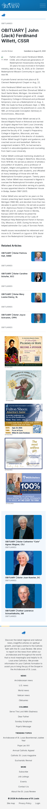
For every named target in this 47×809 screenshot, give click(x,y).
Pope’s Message (23, 726)
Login (37, 803)
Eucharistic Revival (23, 760)
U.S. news (23, 685)
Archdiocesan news (23, 680)
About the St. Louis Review (23, 791)
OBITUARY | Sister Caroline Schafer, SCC (14, 275)
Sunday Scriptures (23, 721)
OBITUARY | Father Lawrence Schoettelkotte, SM (19, 612)
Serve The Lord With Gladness (23, 711)
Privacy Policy (25, 803)
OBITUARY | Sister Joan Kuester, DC (22, 577)
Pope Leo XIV (23, 745)
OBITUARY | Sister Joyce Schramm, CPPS (13, 316)
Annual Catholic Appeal (23, 750)
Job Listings (23, 776)
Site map (11, 803)
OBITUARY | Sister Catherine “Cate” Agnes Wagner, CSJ (22, 543)
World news (23, 690)
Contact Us (23, 786)
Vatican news (23, 695)
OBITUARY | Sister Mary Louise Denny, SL (12, 295)
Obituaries (6, 23)
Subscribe (23, 772)
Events (23, 781)
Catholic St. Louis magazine (23, 755)
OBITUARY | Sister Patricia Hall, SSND (14, 254)
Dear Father (23, 716)
